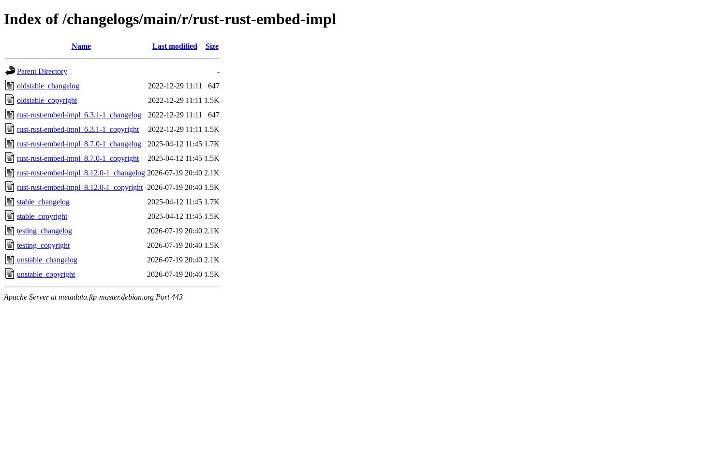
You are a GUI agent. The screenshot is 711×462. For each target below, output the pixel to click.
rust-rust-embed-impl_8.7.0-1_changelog (79, 144)
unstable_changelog (47, 260)
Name (81, 46)
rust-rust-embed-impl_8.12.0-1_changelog (81, 173)
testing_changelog (44, 231)
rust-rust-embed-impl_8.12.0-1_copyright (80, 187)
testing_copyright (43, 245)
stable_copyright (42, 216)
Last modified (174, 46)
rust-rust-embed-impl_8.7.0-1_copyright (78, 158)
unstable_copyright (46, 274)
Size (212, 46)
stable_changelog (43, 202)
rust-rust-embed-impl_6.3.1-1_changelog (79, 115)
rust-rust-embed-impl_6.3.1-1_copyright (78, 129)
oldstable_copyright (47, 100)
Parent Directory (42, 71)
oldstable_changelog (48, 86)
